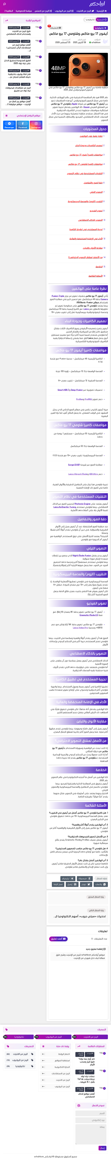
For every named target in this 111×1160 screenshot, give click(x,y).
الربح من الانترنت (83, 11)
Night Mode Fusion (82, 556)
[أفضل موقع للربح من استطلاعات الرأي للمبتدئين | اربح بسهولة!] (37, 44)
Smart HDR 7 (63, 390)
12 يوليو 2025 (14, 84)
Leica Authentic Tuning (64, 507)
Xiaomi (86, 107)
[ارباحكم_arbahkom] (97, 6)
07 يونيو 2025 (14, 41)
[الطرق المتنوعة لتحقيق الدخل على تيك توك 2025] (37, 60)
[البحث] (4, 4)
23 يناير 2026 (80, 1054)
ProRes (79, 399)
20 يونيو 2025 (14, 70)
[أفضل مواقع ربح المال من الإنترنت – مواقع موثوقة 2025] (37, 101)
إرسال (102, 1148)
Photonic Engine (82, 504)
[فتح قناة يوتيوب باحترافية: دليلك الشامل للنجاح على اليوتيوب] (37, 74)
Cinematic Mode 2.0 (89, 615)
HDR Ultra (93, 474)
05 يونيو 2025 (14, 27)
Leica (86, 309)
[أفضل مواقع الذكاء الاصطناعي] (101, 1091)
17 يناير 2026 (81, 1072)
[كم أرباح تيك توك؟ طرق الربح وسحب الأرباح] (101, 1056)
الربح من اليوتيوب (63, 11)
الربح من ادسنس (42, 11)
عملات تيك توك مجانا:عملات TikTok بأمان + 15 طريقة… (86, 1079)
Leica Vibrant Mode (77, 474)
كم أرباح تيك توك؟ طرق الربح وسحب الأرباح (87, 1062)
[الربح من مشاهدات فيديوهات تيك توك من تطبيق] (37, 87)
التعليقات (54, 28)
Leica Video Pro (80, 628)
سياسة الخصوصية (24, 11)
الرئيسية (100, 11)
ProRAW (88, 399)
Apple (74, 104)
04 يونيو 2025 (80, 1089)
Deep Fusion (77, 390)
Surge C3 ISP (74, 465)
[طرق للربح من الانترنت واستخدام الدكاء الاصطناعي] (37, 31)
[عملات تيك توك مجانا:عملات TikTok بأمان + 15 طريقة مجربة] (101, 1074)
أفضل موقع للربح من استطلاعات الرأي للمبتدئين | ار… (18, 48)
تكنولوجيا (90, 20)
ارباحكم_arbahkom (43, 1157)
